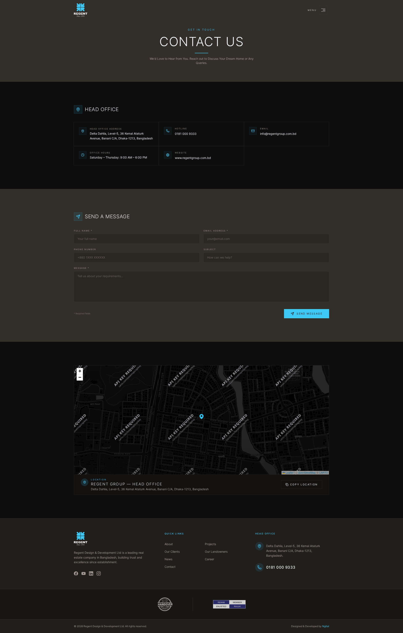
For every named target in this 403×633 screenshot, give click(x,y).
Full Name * (83, 230)
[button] (201, 416)
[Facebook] (76, 573)
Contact (170, 566)
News (168, 559)
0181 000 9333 (185, 133)
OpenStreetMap (307, 472)
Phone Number (85, 249)
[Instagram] (99, 573)
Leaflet (289, 472)
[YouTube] (83, 573)
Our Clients (172, 551)
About (169, 544)
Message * (81, 268)
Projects (210, 544)
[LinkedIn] (91, 573)
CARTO (323, 472)
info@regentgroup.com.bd (278, 133)
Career (209, 559)
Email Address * (216, 230)
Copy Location (304, 484)
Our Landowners (216, 551)
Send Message (309, 313)
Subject (210, 249)
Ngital (325, 626)
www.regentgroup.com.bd (193, 158)
